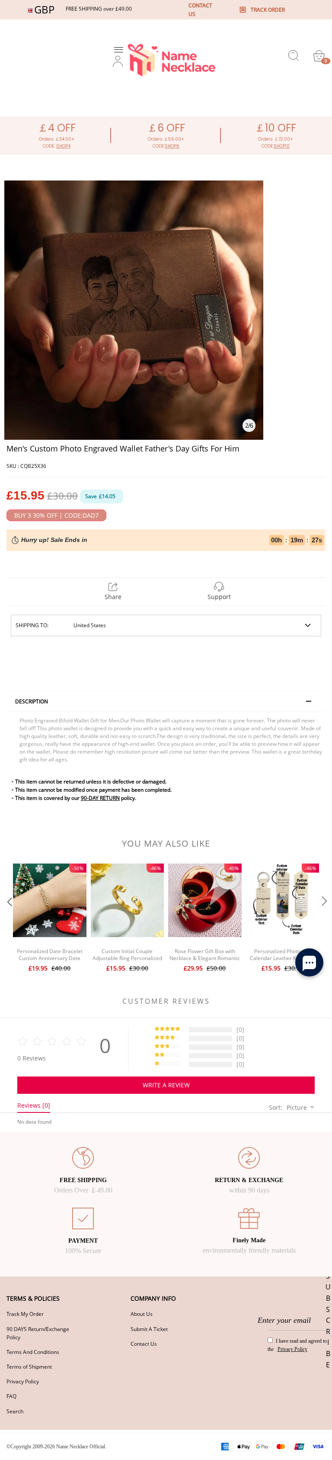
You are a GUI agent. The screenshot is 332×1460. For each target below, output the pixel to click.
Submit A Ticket (149, 1329)
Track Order (268, 9)
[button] (8, 919)
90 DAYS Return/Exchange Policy (37, 1333)
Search (14, 1411)
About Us (142, 1314)
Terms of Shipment (29, 1366)
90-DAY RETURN (100, 798)
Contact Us (144, 1343)
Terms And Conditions (32, 1352)
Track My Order (25, 1314)
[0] (319, 55)
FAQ (11, 1396)
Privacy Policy (22, 1381)
